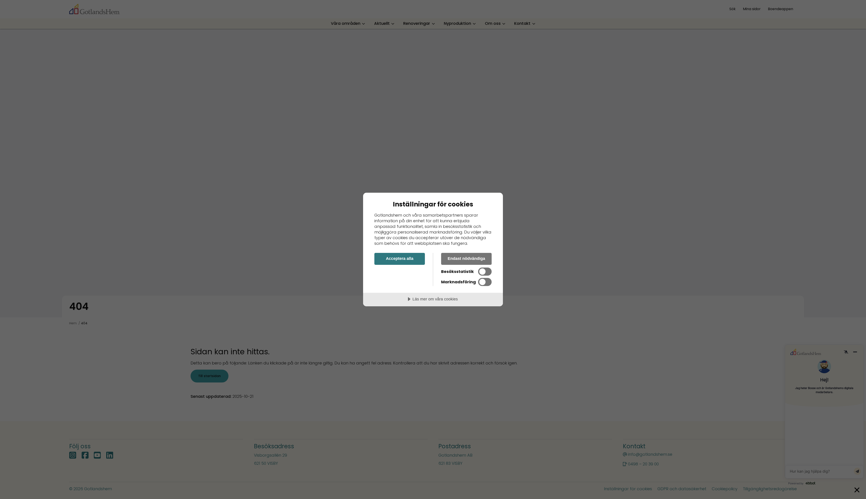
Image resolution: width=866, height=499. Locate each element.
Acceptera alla (399, 258)
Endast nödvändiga (466, 258)
